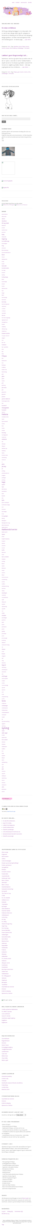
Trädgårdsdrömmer (7, 1049)
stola (3, 694)
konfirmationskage (6, 504)
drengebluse (4, 322)
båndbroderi (4, 288)
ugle (3, 766)
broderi (3, 272)
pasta (3, 624)
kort (2, 507)
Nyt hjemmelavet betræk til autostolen (12, 834)
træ (2, 751)
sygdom (3, 723)
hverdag (4, 432)
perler (3, 629)
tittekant (3, 744)
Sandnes (4, 662)
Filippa (23, 46)
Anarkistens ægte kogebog (8, 1018)
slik (2, 674)
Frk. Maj (4, 919)
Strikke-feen (5, 971)
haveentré (4, 405)
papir (3, 622)
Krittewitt (4, 902)
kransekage (4, 511)
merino (3, 48)
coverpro (4, 311)
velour (3, 780)
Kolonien (4, 1043)
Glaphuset (4, 980)
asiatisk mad (4, 230)
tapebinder (4, 737)
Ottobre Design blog (7, 923)
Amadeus (4, 225)
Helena (5, 414)
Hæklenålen (4, 956)
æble (3, 787)
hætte (3, 453)
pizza (3, 635)
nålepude (4, 602)
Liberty (3, 543)
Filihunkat (4, 954)
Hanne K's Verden (6, 1016)
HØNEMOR (4, 439)
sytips (3, 730)
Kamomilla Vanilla (6, 937)
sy (2, 719)
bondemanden (5, 268)
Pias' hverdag (5, 928)
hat (2, 403)
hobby (3, 423)
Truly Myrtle (5, 904)
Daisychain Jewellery (7, 1076)
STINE (3, 895)
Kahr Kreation (5, 856)
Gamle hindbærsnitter (8, 827)
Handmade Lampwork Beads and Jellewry (12, 1083)
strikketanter (5, 708)
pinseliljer (4, 633)
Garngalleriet (5, 867)
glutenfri (4, 394)
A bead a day (5, 1078)
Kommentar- (19, 1211)
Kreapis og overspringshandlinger (10, 863)
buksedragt (4, 281)
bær (2, 290)
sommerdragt (5, 685)
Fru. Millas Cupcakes (7, 1011)
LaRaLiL (3, 858)
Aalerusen (4, 943)
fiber (3, 353)
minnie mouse (5, 577)
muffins (3, 584)
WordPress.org (5, 1213)
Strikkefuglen (5, 934)
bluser (3, 257)
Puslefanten (5, 965)
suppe (3, 717)
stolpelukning (5, 696)
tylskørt (3, 755)
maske (3, 566)
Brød (3, 279)
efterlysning (4, 329)
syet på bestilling (5, 721)
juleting (3, 480)
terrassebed (4, 739)
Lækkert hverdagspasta (9, 825)
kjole (3, 500)
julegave (3, 475)
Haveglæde (5, 408)
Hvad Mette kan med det (8, 986)
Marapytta (4, 982)
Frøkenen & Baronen (7, 913)
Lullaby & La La (5, 900)
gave (3, 376)
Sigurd (4, 665)
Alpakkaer (16, 46)
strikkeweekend (5, 712)
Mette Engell (25, 1198)
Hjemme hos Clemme (7, 993)
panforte (3, 620)
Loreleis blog (5, 1087)
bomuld (4, 266)
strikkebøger (20, 48)
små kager (4, 676)
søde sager (4, 733)
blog (3, 245)
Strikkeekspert (5, 915)
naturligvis (4, 593)
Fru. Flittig (4, 921)
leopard (3, 541)
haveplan (4, 410)
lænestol (4, 552)
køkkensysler (4, 532)
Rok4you (4, 869)
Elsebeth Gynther (6, 333)
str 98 (3, 698)
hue (2, 426)
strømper (4, 714)
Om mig (30, 2)
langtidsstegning (5, 538)
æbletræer (4, 789)
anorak (3, 227)
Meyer (3, 575)
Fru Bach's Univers (6, 871)
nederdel (4, 595)
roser (3, 651)
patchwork (4, 626)
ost (2, 611)
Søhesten (4, 978)
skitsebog (4, 667)
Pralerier (4, 949)
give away (4, 387)
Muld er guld (5, 1060)
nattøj (3, 590)
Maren (3, 563)
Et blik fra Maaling (6, 991)
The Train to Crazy (6, 893)
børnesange (4, 297)
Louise (3, 547)
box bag (3, 270)
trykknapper (4, 746)
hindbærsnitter (5, 417)
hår (2, 441)
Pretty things (5, 1085)
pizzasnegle (4, 638)
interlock (4, 459)
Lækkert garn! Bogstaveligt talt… (15, 55)
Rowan (7, 48)
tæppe (3, 757)
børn (3, 295)
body (3, 261)
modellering (4, 579)
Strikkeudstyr (4, 710)
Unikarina (4, 960)
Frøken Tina (4, 369)
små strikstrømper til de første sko (11, 831)
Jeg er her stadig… (7, 823)
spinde (3, 687)
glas (2, 389)
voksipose (4, 784)
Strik (9, 46)
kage (3, 482)
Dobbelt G (4, 952)
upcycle (3, 773)
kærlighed (4, 520)
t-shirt (3, 735)
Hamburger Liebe (6, 401)
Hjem (13, 2)
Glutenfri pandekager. (8, 829)
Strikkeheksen (5, 973)
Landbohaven (5, 1051)
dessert (3, 315)
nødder (3, 604)
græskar (3, 396)
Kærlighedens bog (6, 522)
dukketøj (4, 326)
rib (2, 647)
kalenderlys (4, 489)
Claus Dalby (5, 1058)
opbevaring (4, 606)
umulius (3, 771)
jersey (4, 466)
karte (3, 493)
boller (3, 263)
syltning (3, 726)
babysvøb (4, 236)
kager (3, 486)
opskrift (3, 608)
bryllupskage (5, 277)
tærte (3, 760)
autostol (3, 232)
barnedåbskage (5, 241)
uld (2, 769)
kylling (3, 518)
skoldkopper (4, 669)
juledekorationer (5, 473)
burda (3, 286)
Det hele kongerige (6, 317)
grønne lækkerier (6, 398)
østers (3, 791)
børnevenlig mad (5, 304)
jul (2, 468)
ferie (3, 349)
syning (5, 728)
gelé (3, 383)
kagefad (3, 484)
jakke (3, 464)
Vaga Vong (4, 926)
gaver (3, 378)
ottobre (4, 615)
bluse (20, 46)
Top (3, 1224)
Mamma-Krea (5, 941)
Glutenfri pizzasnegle (8, 836)
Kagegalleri (24, 2)
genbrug (3, 385)
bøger (3, 293)
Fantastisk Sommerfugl (7, 889)
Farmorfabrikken (6, 930)
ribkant (3, 649)
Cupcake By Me (5, 876)
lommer (3, 545)
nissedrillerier (5, 597)
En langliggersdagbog (7, 1047)
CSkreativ (4, 1080)
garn (19, 72)
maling (3, 561)
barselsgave (4, 243)
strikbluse (14, 48)
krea (3, 513)
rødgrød (3, 656)
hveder (3, 430)
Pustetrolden (5, 874)
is (2, 462)
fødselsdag (4, 371)
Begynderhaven (6, 1040)
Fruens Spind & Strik (7, 932)
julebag (3, 471)
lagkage (3, 534)
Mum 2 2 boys (5, 884)
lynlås (3, 550)
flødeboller (4, 360)
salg (3, 660)
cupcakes (4, 313)
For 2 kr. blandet (6, 897)
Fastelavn (4, 344)
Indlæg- (10, 1211)
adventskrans (5, 214)
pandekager (4, 617)
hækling (3, 450)
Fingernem (4, 854)
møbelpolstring (5, 586)
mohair (3, 581)
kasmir (27, 46)
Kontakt (18, 2)
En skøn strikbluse (9, 28)
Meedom (4, 568)
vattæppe (4, 775)
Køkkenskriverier (9, 529)
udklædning (4, 762)
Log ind (3, 1211)
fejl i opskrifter (5, 347)
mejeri (3, 570)
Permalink (27, 48)
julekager (4, 477)
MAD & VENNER (5, 556)
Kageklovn (4, 1020)
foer (2, 363)
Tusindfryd (4, 984)
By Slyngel (4, 906)
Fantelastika (5, 947)
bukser (3, 284)
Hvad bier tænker (6, 910)
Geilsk (3, 380)
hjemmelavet (5, 421)
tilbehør (3, 742)
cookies (3, 308)
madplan (3, 559)
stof (2, 692)
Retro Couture (5, 880)
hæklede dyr (4, 448)
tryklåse (3, 748)
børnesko (4, 299)
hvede (3, 428)
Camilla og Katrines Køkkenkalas (10, 1009)
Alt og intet (5, 223)
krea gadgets (5, 516)
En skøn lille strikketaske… (9, 821)
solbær (3, 680)
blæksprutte (4, 259)
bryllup (3, 274)
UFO (3, 764)
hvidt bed (4, 437)
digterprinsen (5, 320)
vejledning (4, 778)
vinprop (3, 782)
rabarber (3, 642)
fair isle (3, 342)
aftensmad (4, 216)
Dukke (3, 324)
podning (4, 640)
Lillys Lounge (5, 852)
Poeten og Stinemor (7, 865)
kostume (4, 509)
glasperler (4, 392)
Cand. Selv (4, 1053)
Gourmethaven (5, 1038)
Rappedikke (5, 945)
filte (2, 358)
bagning (4, 239)
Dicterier (4, 989)
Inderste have (5, 455)
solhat (3, 683)
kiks (2, 498)
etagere (3, 338)
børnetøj (4, 302)
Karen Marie (5, 939)
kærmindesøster (5, 525)
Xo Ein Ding (4, 917)
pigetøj (3, 631)
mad (3, 554)
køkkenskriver (5, 527)
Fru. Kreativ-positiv (6, 958)
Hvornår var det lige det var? (9, 1115)
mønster (3, 588)
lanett (3, 536)
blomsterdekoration (6, 252)
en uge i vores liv (5, 335)
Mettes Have (5, 1056)
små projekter (5, 678)
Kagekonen (4, 1022)
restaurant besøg (5, 644)
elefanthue (4, 331)
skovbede (4, 671)
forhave (4, 365)
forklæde (4, 367)
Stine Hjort (4, 882)
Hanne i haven (5, 1045)
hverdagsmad (5, 435)
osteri (3, 613)
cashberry (4, 306)
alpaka (3, 218)
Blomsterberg (5, 250)
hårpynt (3, 446)
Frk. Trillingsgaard (6, 976)
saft (2, 658)
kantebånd (4, 491)
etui (2, 340)
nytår (3, 599)
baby (3, 234)
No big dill (4, 891)
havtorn (3, 412)
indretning (4, 457)
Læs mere (26, 67)
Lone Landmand (6, 1013)
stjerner (3, 689)
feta (2, 351)
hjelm (3, 419)
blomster (4, 248)
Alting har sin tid (6, 963)
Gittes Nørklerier (6, 908)
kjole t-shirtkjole (5, 502)
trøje (3, 753)
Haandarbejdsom (6, 887)
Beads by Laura (5, 1089)
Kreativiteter (5, 967)
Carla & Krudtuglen (6, 860)
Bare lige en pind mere (7, 969)
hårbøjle (3, 444)
